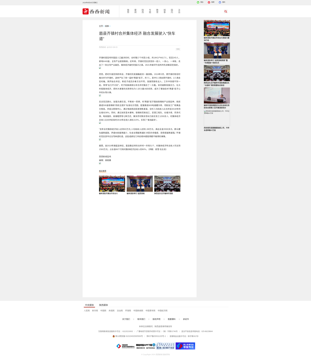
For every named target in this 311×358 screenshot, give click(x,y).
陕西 (143, 11)
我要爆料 (172, 319)
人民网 (87, 311)
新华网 (95, 311)
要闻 (135, 11)
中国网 (103, 311)
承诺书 (186, 319)
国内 (172, 11)
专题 (150, 11)
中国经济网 (162, 311)
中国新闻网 (138, 311)
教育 (157, 11)
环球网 (128, 311)
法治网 (120, 311)
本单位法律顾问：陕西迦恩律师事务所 (155, 326)
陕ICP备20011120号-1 (156, 336)
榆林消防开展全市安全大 (108, 193)
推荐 (128, 11)
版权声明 (156, 319)
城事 (165, 11)
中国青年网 (150, 311)
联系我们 (141, 319)
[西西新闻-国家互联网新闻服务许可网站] (101, 11)
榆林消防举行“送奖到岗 (136, 193)
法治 (179, 11)
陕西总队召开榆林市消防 (163, 193)
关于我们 (126, 319)
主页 (101, 26)
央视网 (111, 311)
